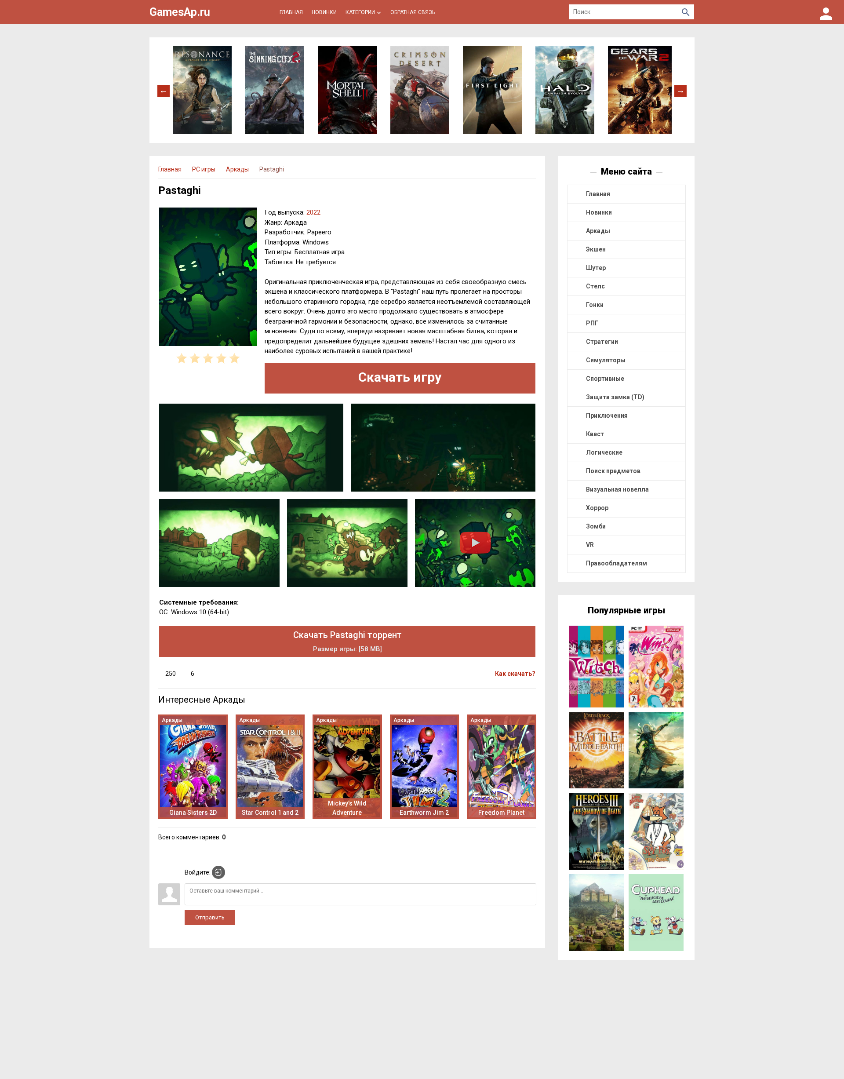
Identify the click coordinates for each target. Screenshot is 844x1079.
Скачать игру (399, 377)
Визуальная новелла (617, 489)
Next (680, 90)
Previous (163, 90)
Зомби (596, 526)
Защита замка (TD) (615, 397)
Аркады (598, 230)
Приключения (607, 415)
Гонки (595, 304)
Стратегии (602, 341)
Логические (604, 452)
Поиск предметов (613, 470)
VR (590, 544)
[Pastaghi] (208, 278)
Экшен (596, 249)
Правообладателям (616, 563)
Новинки (599, 212)
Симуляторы (606, 360)
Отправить (210, 917)
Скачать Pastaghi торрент (347, 641)
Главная (598, 193)
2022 (313, 212)
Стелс (595, 286)
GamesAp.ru (179, 12)
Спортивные (605, 378)
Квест (595, 433)
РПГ (592, 323)
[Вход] (826, 12)
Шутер (596, 267)
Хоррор (597, 507)
